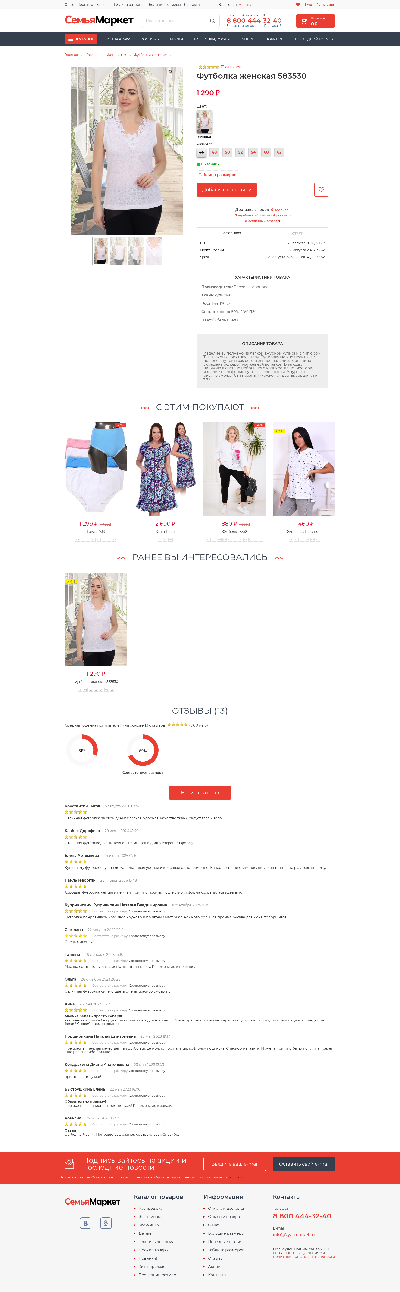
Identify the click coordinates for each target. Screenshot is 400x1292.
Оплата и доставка (226, 1208)
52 (240, 152)
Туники (247, 39)
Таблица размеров (129, 5)
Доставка (85, 5)
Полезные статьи (224, 1242)
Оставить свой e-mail (304, 1164)
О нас (69, 5)
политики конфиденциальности (304, 1256)
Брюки (176, 39)
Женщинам (150, 1217)
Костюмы (150, 39)
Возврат (103, 5)
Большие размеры (165, 5)
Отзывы (216, 1258)
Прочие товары (154, 1250)
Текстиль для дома (156, 1242)
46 (201, 152)
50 (227, 152)
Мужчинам (149, 1225)
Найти (212, 21)
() (262, 215)
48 (214, 152)
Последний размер (314, 39)
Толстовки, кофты (212, 39)
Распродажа (117, 39)
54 (253, 152)
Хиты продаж (151, 1267)
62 (279, 152)
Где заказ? (272, 26)
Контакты (192, 5)
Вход (308, 4)
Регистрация (325, 4)
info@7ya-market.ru (294, 1234)
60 (266, 152)
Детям (145, 1233)
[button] (55, 477)
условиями (236, 1177)
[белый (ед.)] (204, 121)
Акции (214, 1267)
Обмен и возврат (225, 1217)
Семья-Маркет (99, 20)
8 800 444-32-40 (254, 20)
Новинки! (275, 39)
